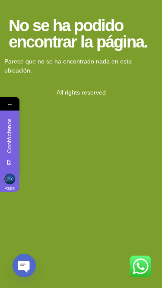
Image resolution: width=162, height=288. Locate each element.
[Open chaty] (24, 265)
